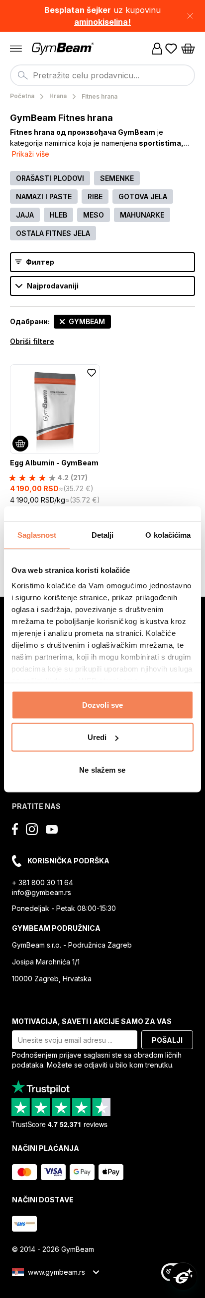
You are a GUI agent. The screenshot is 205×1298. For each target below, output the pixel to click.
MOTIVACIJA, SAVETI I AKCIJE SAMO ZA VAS (92, 1021)
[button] (102, 16)
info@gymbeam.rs (41, 892)
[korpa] (188, 48)
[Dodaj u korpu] (20, 443)
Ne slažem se (102, 769)
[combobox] (102, 75)
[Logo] (64, 49)
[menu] (16, 49)
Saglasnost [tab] (37, 534)
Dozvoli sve (102, 704)
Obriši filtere (32, 341)
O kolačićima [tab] (168, 534)
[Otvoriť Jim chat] (183, 1276)
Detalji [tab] (103, 534)
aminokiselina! (102, 22)
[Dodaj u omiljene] (91, 372)
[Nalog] (157, 49)
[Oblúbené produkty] (171, 49)
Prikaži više (30, 154)
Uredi (97, 737)
